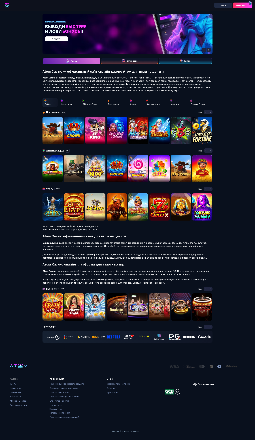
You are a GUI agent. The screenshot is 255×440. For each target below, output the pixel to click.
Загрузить (130, 37)
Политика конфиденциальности (64, 396)
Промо (74, 61)
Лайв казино (15, 396)
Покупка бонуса (198, 104)
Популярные (113, 104)
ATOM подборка (90, 104)
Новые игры (66, 104)
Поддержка (203, 384)
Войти (223, 5)
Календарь (132, 61)
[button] (204, 50)
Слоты (133, 104)
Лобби (47, 104)
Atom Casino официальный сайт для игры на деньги (70, 226)
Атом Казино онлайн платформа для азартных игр (69, 229)
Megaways (175, 104)
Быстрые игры (153, 104)
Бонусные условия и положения (65, 388)
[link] (53, 337)
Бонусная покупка (18, 405)
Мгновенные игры (18, 401)
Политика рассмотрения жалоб (64, 417)
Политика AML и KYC (59, 392)
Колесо (188, 61)
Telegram (111, 388)
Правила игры (56, 409)
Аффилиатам (112, 392)
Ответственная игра (59, 401)
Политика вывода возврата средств (67, 384)
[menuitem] (18, 384)
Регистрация (242, 5)
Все (200, 112)
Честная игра (56, 405)
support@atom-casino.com (118, 384)
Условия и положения (60, 413)
